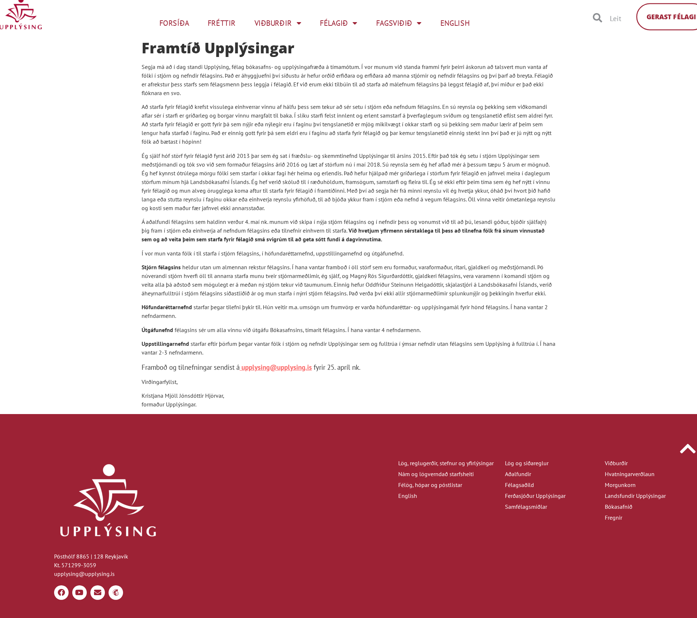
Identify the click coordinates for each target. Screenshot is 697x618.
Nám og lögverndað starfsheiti (436, 474)
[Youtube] (79, 592)
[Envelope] (97, 592)
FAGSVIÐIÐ (394, 23)
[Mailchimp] (116, 592)
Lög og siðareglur (527, 463)
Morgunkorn (620, 484)
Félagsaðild (519, 484)
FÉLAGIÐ (334, 23)
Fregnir (613, 517)
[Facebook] (61, 592)
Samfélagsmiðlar (526, 506)
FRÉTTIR (222, 23)
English (407, 495)
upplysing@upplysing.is (276, 367)
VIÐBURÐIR (273, 23)
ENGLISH (455, 23)
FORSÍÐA (174, 23)
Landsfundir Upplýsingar (635, 495)
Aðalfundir (518, 474)
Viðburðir (616, 463)
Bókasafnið (618, 506)
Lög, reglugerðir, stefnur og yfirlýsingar (446, 463)
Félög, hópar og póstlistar (430, 484)
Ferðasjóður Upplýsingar (535, 495)
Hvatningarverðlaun (630, 474)
